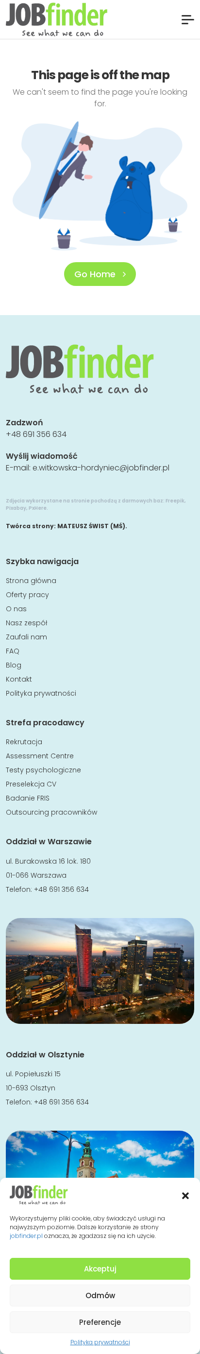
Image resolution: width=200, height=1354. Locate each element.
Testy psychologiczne (43, 770)
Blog (13, 665)
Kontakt (19, 679)
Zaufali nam (26, 637)
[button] (185, 1195)
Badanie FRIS (28, 798)
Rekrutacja (24, 742)
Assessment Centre (40, 756)
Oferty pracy (27, 595)
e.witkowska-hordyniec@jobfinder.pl (101, 467)
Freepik (175, 500)
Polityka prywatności (100, 1342)
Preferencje (100, 1322)
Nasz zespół (26, 623)
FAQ (12, 651)
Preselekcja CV (31, 784)
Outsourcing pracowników (51, 812)
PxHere (38, 508)
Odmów (100, 1295)
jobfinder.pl (26, 1236)
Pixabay (16, 508)
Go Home (96, 274)
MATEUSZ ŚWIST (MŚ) (91, 526)
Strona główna (31, 580)
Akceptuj (100, 1269)
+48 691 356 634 (36, 434)
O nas (16, 609)
